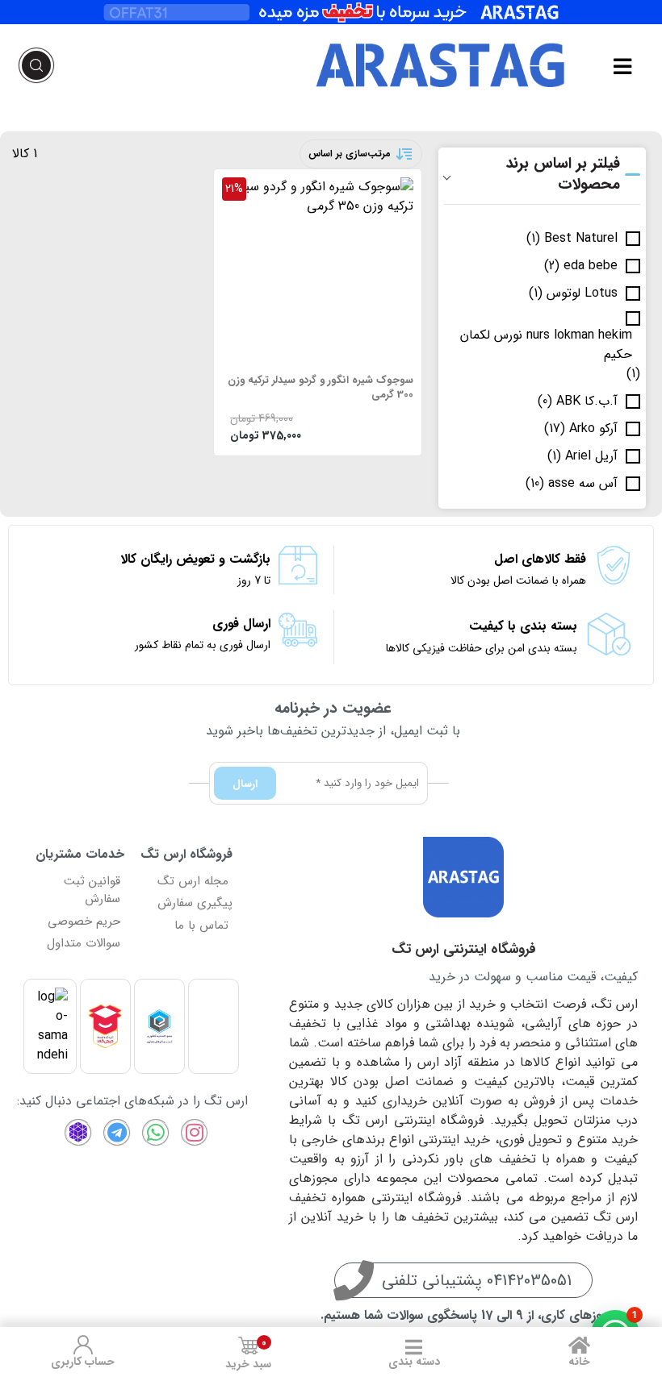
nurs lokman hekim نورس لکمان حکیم (546, 345)
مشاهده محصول (369, 187)
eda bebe (591, 266)
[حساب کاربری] (83, 1344)
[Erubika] (78, 1132)
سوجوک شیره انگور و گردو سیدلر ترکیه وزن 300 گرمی (320, 387)
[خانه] (579, 1344)
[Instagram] (194, 1132)
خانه (579, 1362)
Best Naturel (581, 238)
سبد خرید (248, 1354)
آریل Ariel (591, 456)
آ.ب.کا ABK (587, 401)
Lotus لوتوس (582, 293)
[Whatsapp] (156, 1132)
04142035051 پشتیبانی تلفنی (477, 1280)
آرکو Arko (593, 429)
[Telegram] (117, 1132)
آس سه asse (583, 483)
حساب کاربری (83, 1362)
